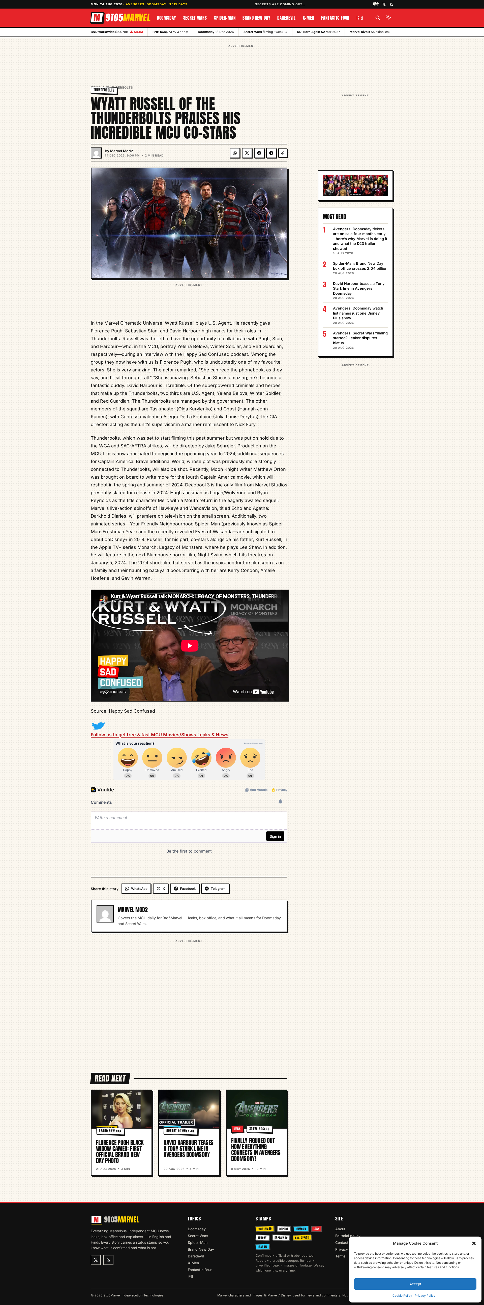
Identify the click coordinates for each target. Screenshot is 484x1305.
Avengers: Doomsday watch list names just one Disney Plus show (358, 313)
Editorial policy (347, 1236)
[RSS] (391, 4)
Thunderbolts (119, 87)
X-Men (308, 18)
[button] (473, 1243)
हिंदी (376, 4)
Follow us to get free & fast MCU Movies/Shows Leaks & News (159, 734)
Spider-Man (225, 18)
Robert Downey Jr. (180, 1131)
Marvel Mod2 (121, 151)
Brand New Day (256, 18)
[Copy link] (282, 153)
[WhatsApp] (235, 153)
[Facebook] (259, 153)
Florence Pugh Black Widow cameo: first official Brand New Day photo (120, 1151)
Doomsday (166, 18)
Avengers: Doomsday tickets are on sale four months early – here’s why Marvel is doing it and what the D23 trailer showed (360, 239)
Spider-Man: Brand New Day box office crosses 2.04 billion (360, 266)
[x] (384, 4)
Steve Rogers (259, 1128)
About (340, 1229)
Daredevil (286, 18)
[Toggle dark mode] (388, 18)
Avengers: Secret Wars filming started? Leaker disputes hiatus (360, 338)
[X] (247, 153)
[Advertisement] (242, 60)
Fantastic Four (335, 18)
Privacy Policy (425, 1295)
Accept (415, 1284)
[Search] (378, 18)
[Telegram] (271, 153)
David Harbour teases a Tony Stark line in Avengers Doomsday (189, 1148)
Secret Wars (195, 18)
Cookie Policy (402, 1295)
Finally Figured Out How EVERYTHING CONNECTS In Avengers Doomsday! (256, 1149)
